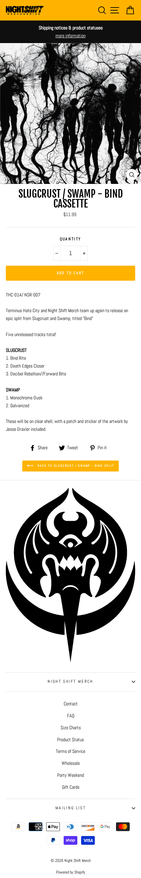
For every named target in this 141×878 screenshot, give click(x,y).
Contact (71, 704)
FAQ (70, 716)
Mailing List (70, 808)
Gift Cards (70, 787)
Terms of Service (70, 751)
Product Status (70, 739)
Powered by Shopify (70, 872)
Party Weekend (70, 775)
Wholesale (71, 763)
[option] (70, 32)
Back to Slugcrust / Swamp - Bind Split (75, 466)
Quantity (70, 239)
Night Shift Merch (70, 681)
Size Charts (71, 727)
